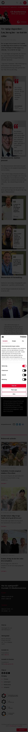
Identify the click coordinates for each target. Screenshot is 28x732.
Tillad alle (14, 385)
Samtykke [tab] (5, 341)
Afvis (14, 394)
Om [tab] (23, 341)
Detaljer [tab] (14, 341)
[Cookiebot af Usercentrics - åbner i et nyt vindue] (20, 337)
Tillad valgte (14, 389)
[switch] (24, 370)
